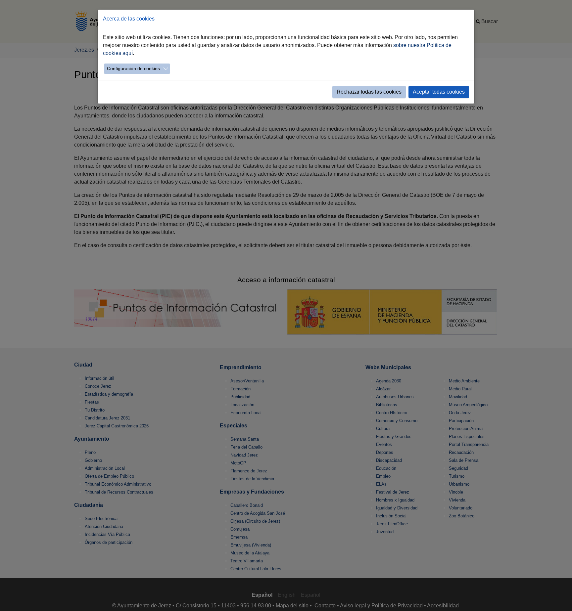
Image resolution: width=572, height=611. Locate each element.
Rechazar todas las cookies (369, 92)
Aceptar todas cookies (439, 92)
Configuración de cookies (133, 68)
